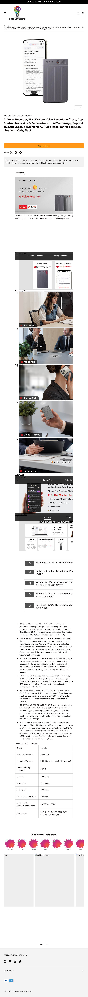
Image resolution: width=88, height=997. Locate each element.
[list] (44, 72)
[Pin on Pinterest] (20, 152)
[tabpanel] (44, 497)
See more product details (26, 743)
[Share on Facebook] (16, 152)
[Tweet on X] (11, 152)
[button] (21, 290)
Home (6, 26)
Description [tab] (20, 172)
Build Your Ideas (10, 116)
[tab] (34, 255)
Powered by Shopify (25, 991)
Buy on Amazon (44, 146)
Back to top (44, 944)
